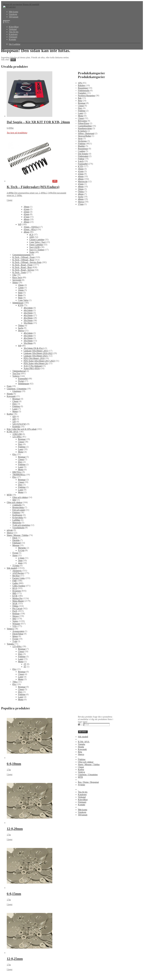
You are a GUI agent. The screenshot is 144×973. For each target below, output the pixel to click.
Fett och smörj (18, 510)
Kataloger (13, 34)
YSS (14, 626)
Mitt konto (13, 12)
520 (14, 421)
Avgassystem (18, 631)
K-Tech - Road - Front (22, 265)
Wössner (16, 623)
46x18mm (28, 318)
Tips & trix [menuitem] (82, 792)
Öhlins (81, 191)
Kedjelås (16, 426)
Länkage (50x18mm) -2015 (36, 351)
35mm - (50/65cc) (32, 227)
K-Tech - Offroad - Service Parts (26, 262)
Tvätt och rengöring (21, 525)
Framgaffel (83, 164)
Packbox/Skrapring (86, 95)
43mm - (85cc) (30, 229)
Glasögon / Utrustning (16, 388)
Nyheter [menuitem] (81, 784)
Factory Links (18, 578)
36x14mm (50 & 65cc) (34, 348)
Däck (14, 538)
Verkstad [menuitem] (82, 797)
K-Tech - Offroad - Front (23, 257)
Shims (15, 282)
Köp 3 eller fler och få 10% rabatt (21, 429)
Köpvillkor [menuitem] (83, 799)
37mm (81, 204)
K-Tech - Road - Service (23, 270)
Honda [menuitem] (81, 747)
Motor (80, 116)
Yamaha (10, 644)
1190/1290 (17, 434)
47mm (26, 217)
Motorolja (16, 522)
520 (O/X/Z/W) (19, 424)
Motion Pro (17, 598)
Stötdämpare (17, 303)
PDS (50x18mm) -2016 (34, 358)
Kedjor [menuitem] (81, 769)
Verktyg (15, 376)
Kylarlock (82, 131)
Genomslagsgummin (21, 255)
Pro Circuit (17, 608)
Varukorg (13, 14)
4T (25, 666)
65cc (14, 454)
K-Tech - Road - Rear (22, 267)
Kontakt (12, 39)
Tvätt (14, 641)
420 (14, 416)
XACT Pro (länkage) (33, 366)
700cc (15, 682)
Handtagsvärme (85, 128)
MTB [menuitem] (80, 777)
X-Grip (21, 550)
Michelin (22, 548)
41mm (81, 171)
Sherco (10, 532)
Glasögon (16, 391)
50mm (81, 189)
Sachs (80, 196)
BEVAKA (82, 732)
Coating (81, 151)
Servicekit (16, 280)
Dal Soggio (83, 153)
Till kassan (13, 17)
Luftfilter (16, 520)
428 (14, 419)
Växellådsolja (18, 527)
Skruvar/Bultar (84, 136)
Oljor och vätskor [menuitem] (85, 762)
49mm (26, 222)
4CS (31, 234)
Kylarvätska (17, 517)
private (10, 530)
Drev (80, 108)
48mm (81, 179)
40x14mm (28, 308)
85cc (14, 477)
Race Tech (17, 277)
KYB (80, 166)
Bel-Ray (16, 575)
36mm (81, 169)
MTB (9, 495)
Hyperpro (16, 591)
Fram (9, 386)
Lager (80, 113)
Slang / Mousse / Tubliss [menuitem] (89, 764)
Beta (80, 100)
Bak (80, 98)
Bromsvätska (18, 507)
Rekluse (16, 613)
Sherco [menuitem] (81, 754)
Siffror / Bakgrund (86, 133)
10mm (21, 285)
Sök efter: (5, 59)
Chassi (81, 105)
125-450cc (17, 646)
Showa (81, 201)
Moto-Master (18, 601)
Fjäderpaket (83, 156)
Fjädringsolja (83, 90)
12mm (21, 287)
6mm (20, 292)
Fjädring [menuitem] (81, 759)
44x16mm (28, 313)
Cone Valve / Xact (37, 242)
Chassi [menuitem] (81, 767)
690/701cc (17, 472)
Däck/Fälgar (17, 634)
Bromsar (82, 103)
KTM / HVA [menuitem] (83, 742)
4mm (20, 563)
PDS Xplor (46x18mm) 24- (36, 363)
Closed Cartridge (36, 239)
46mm (81, 176)
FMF (14, 581)
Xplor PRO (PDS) (32, 368)
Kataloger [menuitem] (82, 794)
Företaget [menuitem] (82, 802)
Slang (14, 555)
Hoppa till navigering (12, 4)
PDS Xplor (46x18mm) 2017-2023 (39, 361)
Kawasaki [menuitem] (82, 749)
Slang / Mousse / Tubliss (17, 535)
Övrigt (21, 381)
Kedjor (10, 414)
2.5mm (21, 558)
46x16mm (28, 315)
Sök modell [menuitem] (83, 736)
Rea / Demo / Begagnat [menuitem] (88, 782)
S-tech (81, 161)
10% (80, 83)
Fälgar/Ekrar (83, 123)
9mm (20, 297)
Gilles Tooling (18, 586)
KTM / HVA (12, 431)
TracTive (16, 373)
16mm (21, 290)
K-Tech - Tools (19, 272)
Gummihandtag (85, 126)
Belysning (82, 121)
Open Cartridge (36, 244)
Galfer (15, 583)
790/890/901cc (19, 474)
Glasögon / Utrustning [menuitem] (88, 774)
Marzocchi (82, 181)
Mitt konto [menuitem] (82, 809)
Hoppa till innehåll (31, 4)
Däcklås (16, 540)
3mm (20, 560)
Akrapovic (17, 570)
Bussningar (83, 88)
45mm (81, 184)
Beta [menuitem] (80, 752)
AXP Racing (18, 573)
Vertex (15, 621)
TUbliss (15, 565)
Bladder (81, 146)
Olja (14, 275)
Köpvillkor (14, 27)
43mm (81, 174)
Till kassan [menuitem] (82, 815)
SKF (14, 500)
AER (31, 237)
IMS (14, 593)
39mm (26, 207)
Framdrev (82, 93)
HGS (14, 588)
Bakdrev (82, 85)
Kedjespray (17, 515)
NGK (14, 603)
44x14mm (28, 310)
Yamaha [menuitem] (81, 744)
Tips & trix (13, 32)
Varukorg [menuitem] (82, 812)
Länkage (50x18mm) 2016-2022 (38, 353)
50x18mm (28, 323)
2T (25, 664)
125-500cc (17, 436)
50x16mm (28, 320)
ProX (14, 611)
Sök (13, 60)
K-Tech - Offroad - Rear (23, 260)
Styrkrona (82, 141)
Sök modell (12, 568)
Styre (80, 138)
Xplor (31, 252)
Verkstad (13, 29)
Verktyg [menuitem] (81, 772)
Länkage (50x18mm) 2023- (36, 356)
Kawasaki (11, 396)
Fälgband (16, 543)
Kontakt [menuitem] (81, 804)
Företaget (13, 37)
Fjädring (81, 110)
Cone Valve (23, 300)
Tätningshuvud (19, 371)
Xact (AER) (34, 247)
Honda (10, 394)
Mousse (15, 545)
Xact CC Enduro (36, 249)
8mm (20, 295)
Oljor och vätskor (20, 497)
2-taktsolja (17, 505)
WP (19, 224)
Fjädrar (81, 159)
